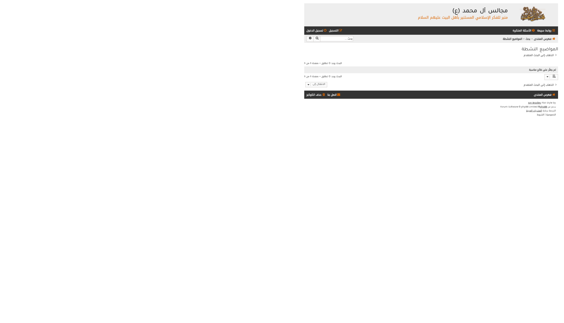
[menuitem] (524, 31)
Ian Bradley (534, 103)
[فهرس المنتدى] (532, 13)
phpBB (543, 107)
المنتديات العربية (534, 111)
